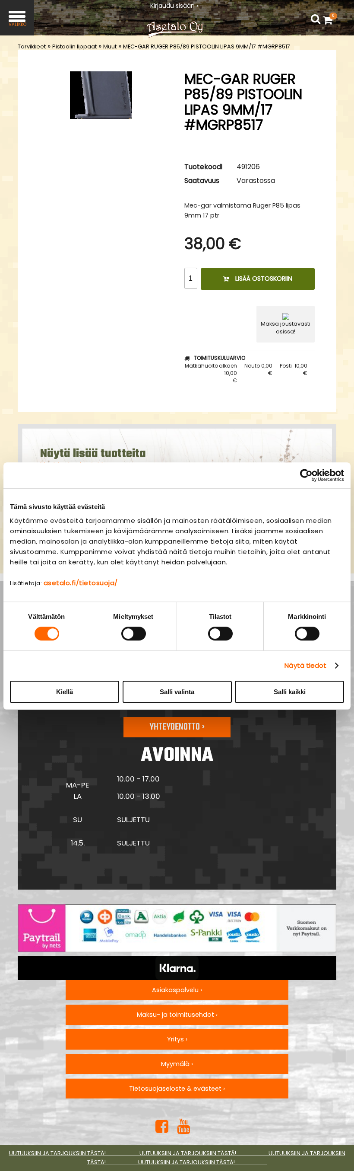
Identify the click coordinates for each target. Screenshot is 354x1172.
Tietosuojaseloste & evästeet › (177, 1088)
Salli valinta (177, 691)
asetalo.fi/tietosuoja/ (81, 582)
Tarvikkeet (32, 46)
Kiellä (64, 691)
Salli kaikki (290, 691)
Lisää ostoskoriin (263, 278)
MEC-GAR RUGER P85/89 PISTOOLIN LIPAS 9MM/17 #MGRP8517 (206, 46)
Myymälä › (177, 1064)
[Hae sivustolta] (315, 19)
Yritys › (177, 1039)
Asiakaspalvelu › (177, 990)
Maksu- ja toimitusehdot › (177, 1014)
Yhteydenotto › (177, 727)
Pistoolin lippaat (74, 46)
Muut (110, 46)
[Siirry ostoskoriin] (330, 20)
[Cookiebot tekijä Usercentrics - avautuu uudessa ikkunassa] (306, 475)
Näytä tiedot (305, 665)
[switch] (133, 633)
